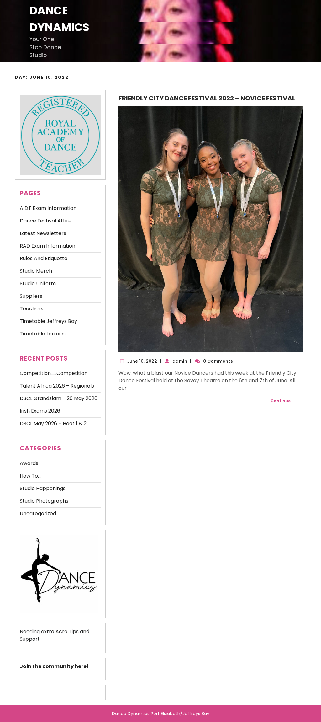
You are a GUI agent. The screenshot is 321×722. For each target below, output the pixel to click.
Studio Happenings (43, 488)
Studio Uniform (38, 283)
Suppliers (31, 296)
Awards (29, 463)
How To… (30, 475)
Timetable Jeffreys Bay (48, 321)
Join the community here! (54, 666)
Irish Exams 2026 (40, 410)
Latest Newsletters (43, 233)
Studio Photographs (44, 501)
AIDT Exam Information (48, 208)
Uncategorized (38, 513)
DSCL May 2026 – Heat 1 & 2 (53, 423)
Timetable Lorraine (43, 333)
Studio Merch (36, 271)
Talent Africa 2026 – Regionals (57, 385)
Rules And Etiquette (43, 258)
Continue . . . (284, 401)
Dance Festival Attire (45, 220)
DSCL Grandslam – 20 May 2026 (58, 398)
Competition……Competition (53, 373)
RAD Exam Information (47, 245)
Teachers (31, 308)
